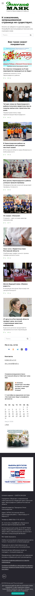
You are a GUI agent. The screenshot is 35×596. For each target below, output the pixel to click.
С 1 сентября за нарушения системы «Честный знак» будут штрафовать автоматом (17, 397)
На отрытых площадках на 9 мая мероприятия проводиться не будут (17, 70)
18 (9, 414)
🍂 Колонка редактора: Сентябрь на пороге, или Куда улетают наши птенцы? (22, 386)
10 (5, 411)
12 (13, 411)
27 (17, 416)
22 (24, 414)
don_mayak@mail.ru (12, 363)
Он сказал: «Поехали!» (11, 216)
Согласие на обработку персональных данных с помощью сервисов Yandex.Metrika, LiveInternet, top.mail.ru (17, 567)
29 (24, 416)
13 (16, 411)
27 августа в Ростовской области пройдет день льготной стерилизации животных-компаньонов (16, 322)
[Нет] (33, 590)
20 (17, 414)
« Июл (7, 424)
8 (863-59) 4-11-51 (10, 360)
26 (13, 416)
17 (5, 414)
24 (6, 416)
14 (20, 411)
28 (20, 416)
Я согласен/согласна (18, 593)
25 (9, 416)
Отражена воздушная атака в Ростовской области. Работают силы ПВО (17, 376)
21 (20, 414)
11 (9, 411)
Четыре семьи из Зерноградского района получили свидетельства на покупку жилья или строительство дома (17, 107)
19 (13, 414)
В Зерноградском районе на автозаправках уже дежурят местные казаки (14, 145)
